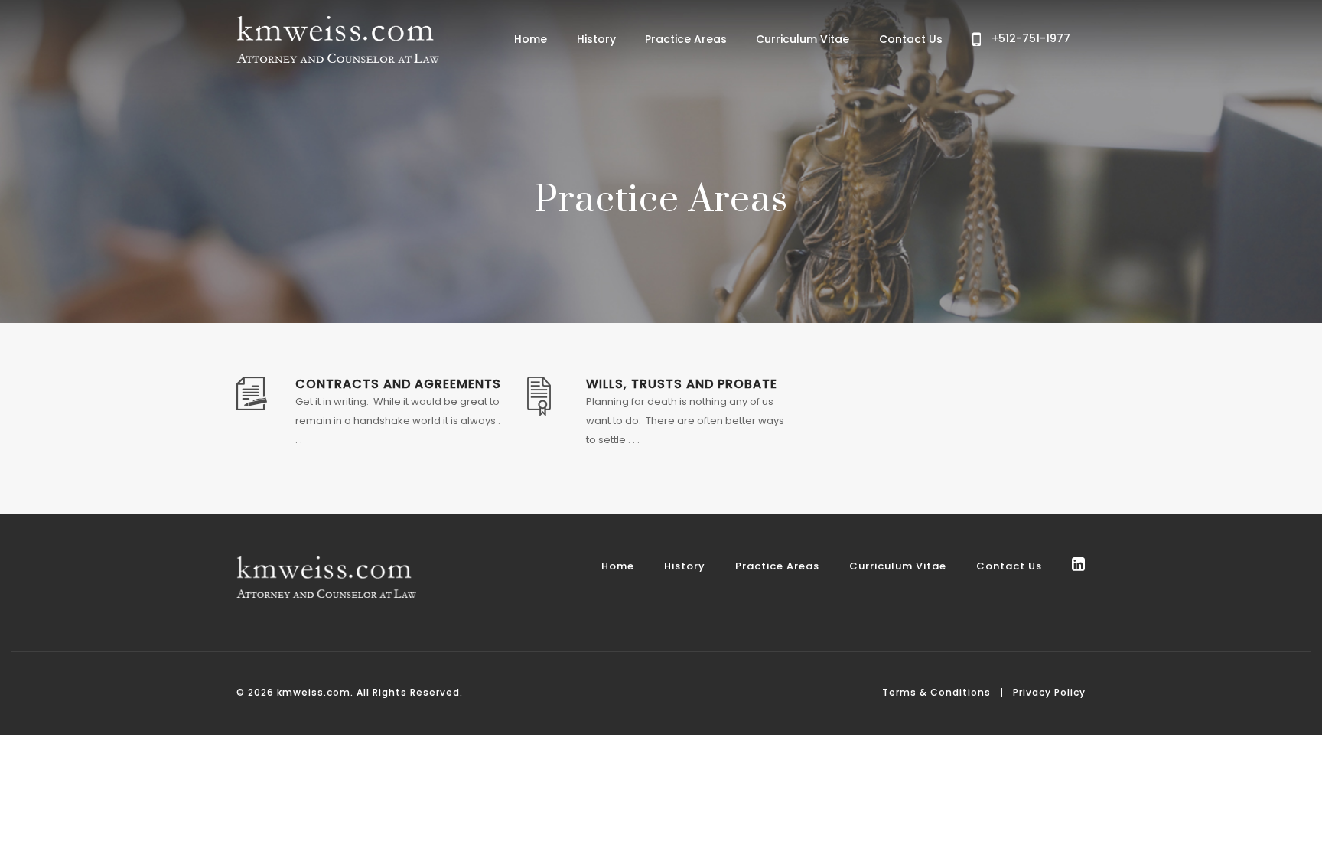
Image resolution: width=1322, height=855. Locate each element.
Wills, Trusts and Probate (681, 384)
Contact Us (911, 39)
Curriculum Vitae (802, 39)
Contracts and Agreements (398, 384)
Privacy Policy (1049, 692)
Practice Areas (686, 39)
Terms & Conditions (936, 692)
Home (530, 39)
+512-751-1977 (1029, 38)
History (596, 39)
